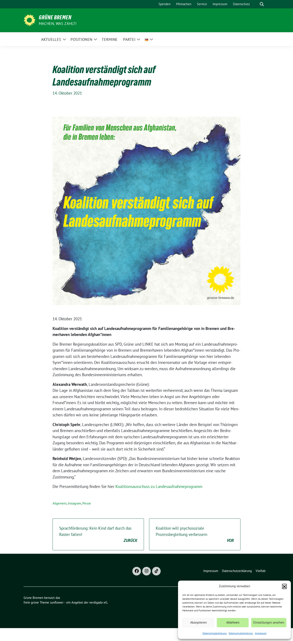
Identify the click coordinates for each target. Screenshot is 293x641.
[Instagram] (146, 571)
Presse (86, 503)
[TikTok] (156, 571)
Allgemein (59, 503)
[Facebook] (136, 571)
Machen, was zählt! (58, 23)
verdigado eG (98, 602)
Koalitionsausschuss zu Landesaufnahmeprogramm (158, 486)
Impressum (261, 633)
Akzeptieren (198, 622)
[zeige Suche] (262, 4)
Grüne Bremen (55, 17)
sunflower (56, 602)
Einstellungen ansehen (268, 622)
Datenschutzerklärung (214, 633)
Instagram (74, 503)
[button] (284, 586)
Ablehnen (232, 622)
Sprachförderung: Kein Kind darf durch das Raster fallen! (98, 534)
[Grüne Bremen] (29, 19)
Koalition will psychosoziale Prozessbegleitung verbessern (195, 534)
